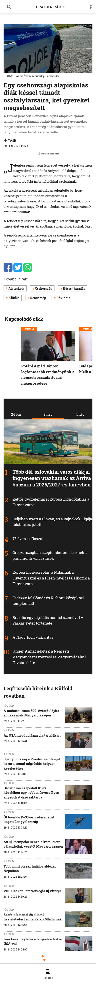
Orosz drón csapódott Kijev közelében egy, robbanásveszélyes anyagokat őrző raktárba (31, 792)
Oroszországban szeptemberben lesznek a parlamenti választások (50, 555)
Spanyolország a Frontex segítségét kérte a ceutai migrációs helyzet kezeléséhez (32, 763)
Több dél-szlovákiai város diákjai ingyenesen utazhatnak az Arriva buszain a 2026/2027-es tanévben (52, 478)
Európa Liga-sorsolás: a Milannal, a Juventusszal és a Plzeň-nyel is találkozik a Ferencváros (51, 578)
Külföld (13, 298)
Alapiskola (16, 288)
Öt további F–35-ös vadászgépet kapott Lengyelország (29, 819)
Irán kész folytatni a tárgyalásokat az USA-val (33, 941)
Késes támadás (74, 288)
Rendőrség (38, 298)
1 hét (80, 414)
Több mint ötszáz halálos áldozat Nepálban (30, 868)
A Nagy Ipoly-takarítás (33, 637)
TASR (12, 140)
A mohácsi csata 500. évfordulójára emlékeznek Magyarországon (31, 712)
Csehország (43, 288)
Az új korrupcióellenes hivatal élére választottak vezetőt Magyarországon (33, 844)
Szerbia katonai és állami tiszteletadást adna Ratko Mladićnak (33, 916)
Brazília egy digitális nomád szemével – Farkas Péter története (48, 620)
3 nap (48, 414)
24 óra (16, 414)
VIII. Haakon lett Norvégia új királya (32, 891)
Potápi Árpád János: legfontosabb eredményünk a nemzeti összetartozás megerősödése (48, 374)
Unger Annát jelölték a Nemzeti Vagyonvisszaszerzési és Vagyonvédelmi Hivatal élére (49, 657)
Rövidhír (63, 298)
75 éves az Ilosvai (28, 538)
